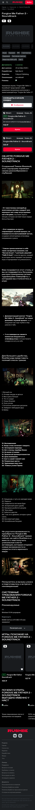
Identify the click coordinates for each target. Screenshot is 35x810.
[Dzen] (20, 736)
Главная (4, 7)
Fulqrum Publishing (22, 74)
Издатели (4, 751)
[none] (7, 2)
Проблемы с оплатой (8, 770)
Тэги (3, 758)
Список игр (13, 7)
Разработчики (6, 753)
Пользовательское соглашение (11, 785)
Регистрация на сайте (8, 775)
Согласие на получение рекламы (11, 792)
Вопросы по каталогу (8, 773)
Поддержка (5, 765)
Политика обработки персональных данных (15, 790)
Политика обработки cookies (10, 787)
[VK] (15, 736)
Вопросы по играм (7, 768)
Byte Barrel (19, 71)
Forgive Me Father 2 (25, 122)
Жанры (4, 756)
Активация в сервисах (8, 778)
